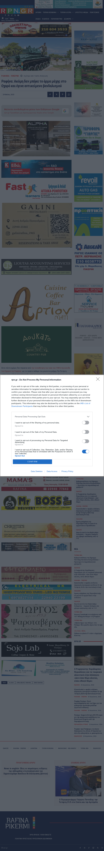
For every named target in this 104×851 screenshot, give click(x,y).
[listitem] (52, 416)
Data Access (52, 471)
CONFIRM (32, 462)
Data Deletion (37, 471)
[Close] (98, 380)
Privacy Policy (67, 471)
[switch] (85, 422)
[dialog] (52, 425)
